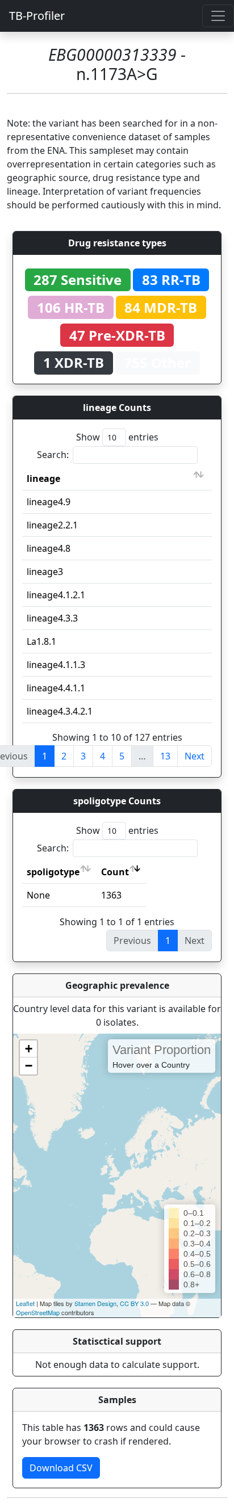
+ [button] (28, 1049)
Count (115, 872)
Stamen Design (95, 1303)
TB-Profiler (37, 15)
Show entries (117, 437)
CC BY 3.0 (134, 1303)
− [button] (28, 1066)
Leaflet (25, 1303)
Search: (53, 454)
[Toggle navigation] (218, 16)
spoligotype (53, 872)
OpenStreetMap (38, 1312)
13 (165, 756)
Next (194, 756)
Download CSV (61, 1468)
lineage (43, 478)
